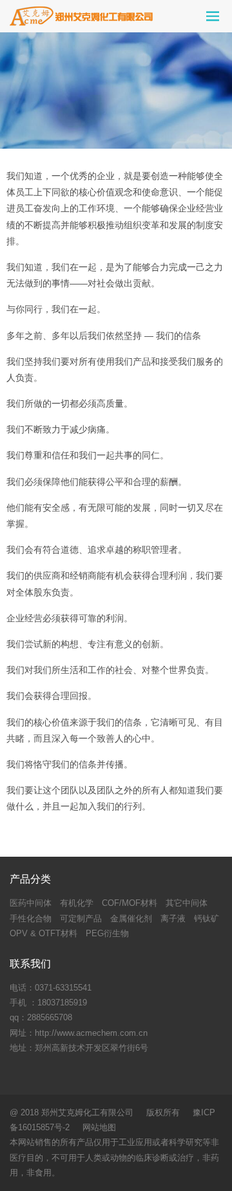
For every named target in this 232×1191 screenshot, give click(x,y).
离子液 (173, 918)
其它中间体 (187, 903)
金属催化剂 (131, 918)
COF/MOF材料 (129, 903)
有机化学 (76, 903)
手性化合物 (31, 918)
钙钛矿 (206, 918)
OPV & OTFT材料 (43, 933)
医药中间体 (31, 903)
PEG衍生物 (107, 933)
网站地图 (99, 1127)
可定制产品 (81, 918)
